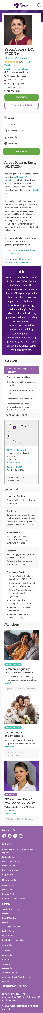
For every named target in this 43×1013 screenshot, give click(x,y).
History (5, 959)
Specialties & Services (11, 909)
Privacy (5, 994)
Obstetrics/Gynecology (16, 58)
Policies (5, 981)
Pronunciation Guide (18, 54)
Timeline (6, 964)
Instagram (15, 836)
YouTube (21, 836)
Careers (5, 913)
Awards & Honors (9, 973)
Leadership (7, 968)
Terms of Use (16, 994)
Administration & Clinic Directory (16, 977)
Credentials (13, 137)
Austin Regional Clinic (22, 5)
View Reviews (10, 65)
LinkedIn (10, 836)
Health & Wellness (13, 664)
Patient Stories (8, 931)
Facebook (4, 836)
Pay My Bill (7, 890)
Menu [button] (4, 5)
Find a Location (8, 866)
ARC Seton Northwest (16, 76)
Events (5, 922)
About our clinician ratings (16, 69)
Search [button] (39, 5)
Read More (9, 683)
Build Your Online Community (15, 898)
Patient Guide (8, 857)
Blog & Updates (9, 918)
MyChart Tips (8, 935)
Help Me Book (8, 894)
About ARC (7, 951)
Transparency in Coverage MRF (15, 986)
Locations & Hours (16, 131)
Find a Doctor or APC (11, 861)
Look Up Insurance (21, 105)
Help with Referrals (10, 874)
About (11, 118)
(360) (29, 62)
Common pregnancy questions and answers (18, 670)
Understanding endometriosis (14, 734)
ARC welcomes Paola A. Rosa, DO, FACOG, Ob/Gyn (20, 801)
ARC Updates (10, 794)
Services (12, 124)
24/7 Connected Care (11, 927)
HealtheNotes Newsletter (13, 940)
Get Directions (14, 463)
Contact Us (7, 955)
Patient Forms (8, 885)
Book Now (21, 97)
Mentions (12, 144)
